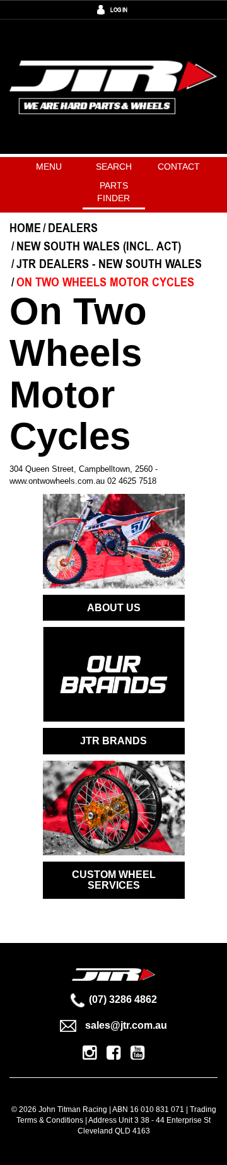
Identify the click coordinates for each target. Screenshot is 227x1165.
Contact (179, 166)
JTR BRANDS (113, 740)
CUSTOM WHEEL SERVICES (114, 880)
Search (114, 166)
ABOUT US (114, 607)
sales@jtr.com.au (126, 1025)
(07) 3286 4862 (123, 999)
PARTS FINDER (113, 191)
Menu (49, 166)
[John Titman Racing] (113, 86)
